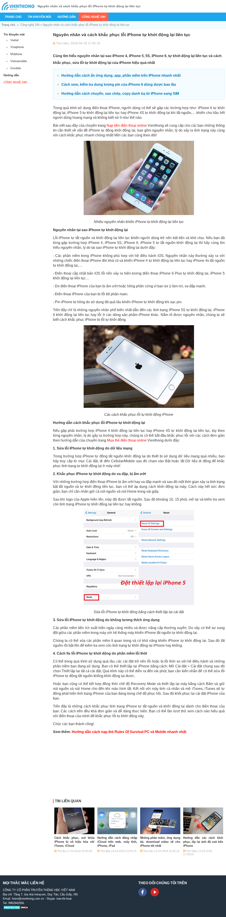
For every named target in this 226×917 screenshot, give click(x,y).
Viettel (14, 40)
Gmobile (15, 68)
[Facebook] (142, 892)
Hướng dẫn (66, 17)
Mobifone (16, 54)
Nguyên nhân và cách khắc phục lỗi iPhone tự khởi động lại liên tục (86, 24)
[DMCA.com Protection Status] (16, 909)
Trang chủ (13, 17)
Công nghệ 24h (93, 17)
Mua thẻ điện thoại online (127, 440)
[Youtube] (155, 892)
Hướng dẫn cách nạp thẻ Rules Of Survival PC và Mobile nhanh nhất (129, 732)
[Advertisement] (139, 768)
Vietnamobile (18, 61)
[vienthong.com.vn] (18, 6)
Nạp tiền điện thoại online (127, 125)
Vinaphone (17, 47)
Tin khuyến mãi (39, 17)
